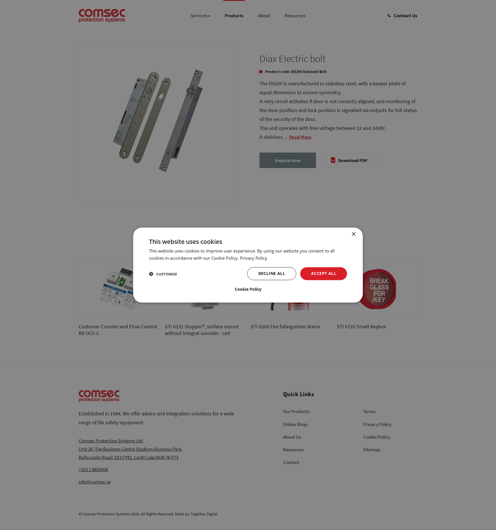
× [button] (353, 234)
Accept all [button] (323, 273)
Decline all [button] (271, 273)
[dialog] (248, 265)
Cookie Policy (248, 289)
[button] (163, 274)
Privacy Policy (253, 258)
